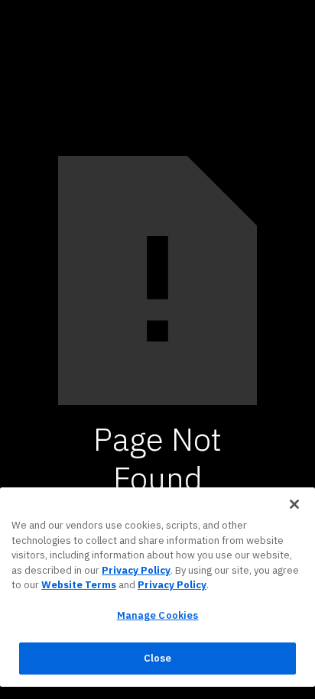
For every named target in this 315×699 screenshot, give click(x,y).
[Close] (294, 504)
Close (158, 658)
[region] (157, 587)
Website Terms (78, 584)
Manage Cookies (158, 615)
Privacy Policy (136, 570)
